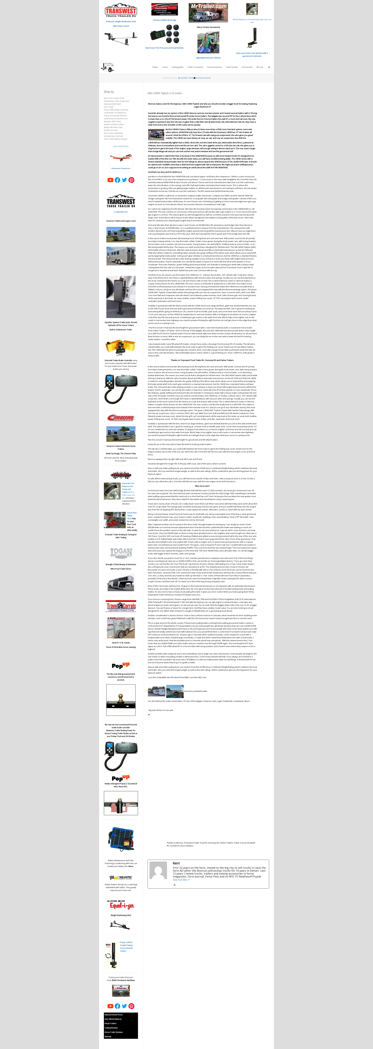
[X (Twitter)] (174, 885)
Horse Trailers (110, 1023)
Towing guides (177, 67)
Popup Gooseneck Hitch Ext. (115, 115)
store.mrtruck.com (121, 146)
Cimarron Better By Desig (164, 20)
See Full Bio (180, 879)
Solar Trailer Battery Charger (115, 139)
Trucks (165, 67)
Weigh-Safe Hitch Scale (113, 127)
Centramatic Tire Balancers (115, 113)
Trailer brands (232, 67)
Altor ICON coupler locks (114, 98)
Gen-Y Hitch (109, 107)
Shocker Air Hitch (111, 130)
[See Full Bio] (189, 879)
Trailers (155, 67)
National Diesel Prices (114, 1014)
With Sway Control (121, 26)
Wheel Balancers (240, 19)
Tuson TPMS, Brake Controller (116, 110)
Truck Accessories (214, 67)
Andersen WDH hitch (112, 104)
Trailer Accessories (195, 67)
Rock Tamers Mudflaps (113, 133)
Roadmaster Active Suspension (116, 101)
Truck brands (247, 67)
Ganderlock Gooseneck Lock (115, 118)
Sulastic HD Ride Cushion (114, 124)
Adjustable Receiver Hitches (208, 57)
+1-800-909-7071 (121, 212)
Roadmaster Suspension (120, 168)
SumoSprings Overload (113, 136)
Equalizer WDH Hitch (112, 121)
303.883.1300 (186, 78)
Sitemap (108, 1036)
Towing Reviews (111, 1028)
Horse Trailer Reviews (114, 1032)
